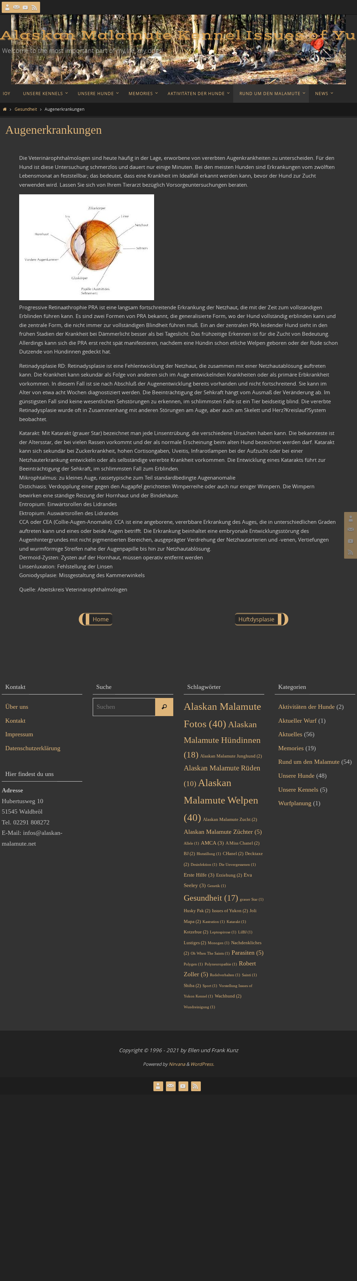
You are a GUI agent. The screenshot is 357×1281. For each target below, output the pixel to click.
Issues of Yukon (230, 910)
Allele (191, 843)
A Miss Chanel (242, 843)
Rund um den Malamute (309, 761)
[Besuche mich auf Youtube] (25, 7)
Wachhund (228, 996)
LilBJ (245, 932)
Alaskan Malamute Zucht (230, 819)
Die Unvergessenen (237, 865)
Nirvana (177, 1064)
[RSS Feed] (34, 7)
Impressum (19, 734)
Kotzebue (196, 931)
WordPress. (202, 1064)
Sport (210, 986)
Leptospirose (223, 932)
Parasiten (247, 952)
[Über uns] (7, 7)
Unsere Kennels (298, 789)
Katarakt (236, 922)
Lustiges (195, 942)
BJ (189, 853)
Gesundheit (26, 109)
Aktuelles (290, 734)
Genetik (216, 886)
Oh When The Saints (210, 953)
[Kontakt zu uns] (16, 7)
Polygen (193, 964)
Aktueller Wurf (297, 720)
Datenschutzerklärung (32, 748)
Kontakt (15, 720)
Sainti (249, 975)
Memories (291, 748)
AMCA (212, 843)
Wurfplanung (294, 803)
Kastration (214, 922)
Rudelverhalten (225, 975)
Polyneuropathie (221, 964)
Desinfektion (204, 865)
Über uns (16, 706)
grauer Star (252, 899)
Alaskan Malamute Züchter (223, 831)
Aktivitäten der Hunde (306, 706)
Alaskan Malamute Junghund (231, 756)
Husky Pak (197, 910)
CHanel (233, 853)
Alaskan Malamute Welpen (221, 800)
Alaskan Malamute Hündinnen (222, 739)
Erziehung (229, 875)
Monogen (218, 943)
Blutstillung (209, 854)
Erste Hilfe (199, 875)
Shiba (192, 985)
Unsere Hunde (296, 775)
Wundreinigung (199, 1007)
